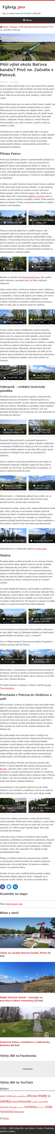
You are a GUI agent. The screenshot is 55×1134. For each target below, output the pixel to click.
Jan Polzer (14, 82)
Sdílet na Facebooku (2, 886)
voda (20, 904)
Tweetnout (9, 886)
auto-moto (6, 1096)
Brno (25, 1096)
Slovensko (41, 1107)
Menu (28, 20)
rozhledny (30, 1107)
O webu (39, 1128)
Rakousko (20, 1107)
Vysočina (6, 1111)
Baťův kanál (11, 904)
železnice (19, 1111)
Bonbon (3, 769)
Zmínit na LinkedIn (15, 886)
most (45, 1102)
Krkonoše (25, 1101)
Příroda (13, 27)
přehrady (13, 1107)
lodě (40, 1102)
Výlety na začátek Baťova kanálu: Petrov (24, 953)
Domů (5, 27)
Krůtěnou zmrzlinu (36, 196)
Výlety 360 (13, 7)
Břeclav (32, 1096)
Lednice (35, 1102)
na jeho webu (40, 549)
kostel (14, 1101)
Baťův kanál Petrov (31, 277)
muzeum (4, 1107)
